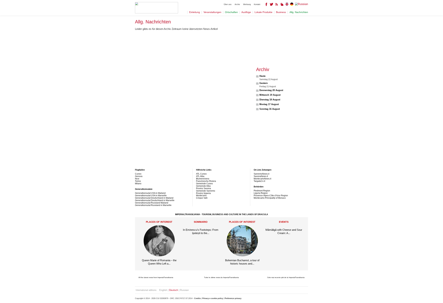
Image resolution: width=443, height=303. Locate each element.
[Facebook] (266, 5)
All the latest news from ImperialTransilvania (155, 277)
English (163, 290)
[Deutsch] (291, 4)
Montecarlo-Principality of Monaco (270, 198)
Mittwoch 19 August (270, 95)
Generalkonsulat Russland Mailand (151, 203)
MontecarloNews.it (262, 179)
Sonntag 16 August (269, 109)
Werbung (247, 4)
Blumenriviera (202, 179)
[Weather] (282, 5)
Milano (138, 183)
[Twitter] (271, 5)
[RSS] (276, 5)
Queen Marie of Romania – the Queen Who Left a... (159, 262)
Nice (137, 179)
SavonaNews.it (261, 176)
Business (281, 12)
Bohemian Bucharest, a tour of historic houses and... (242, 262)
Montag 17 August (269, 104)
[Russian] (301, 4)
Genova (138, 176)
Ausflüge (246, 12)
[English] (286, 4)
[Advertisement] (194, 57)
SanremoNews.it (261, 174)
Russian (184, 290)
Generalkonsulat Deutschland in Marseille (154, 200)
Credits (197, 298)
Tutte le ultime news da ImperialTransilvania (221, 277)
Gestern (263, 83)
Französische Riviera (206, 181)
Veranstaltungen (212, 12)
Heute (262, 76)
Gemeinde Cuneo (204, 183)
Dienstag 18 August (269, 99)
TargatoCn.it (259, 181)
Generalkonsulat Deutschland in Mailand (154, 198)
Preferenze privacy (233, 298)
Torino (138, 181)
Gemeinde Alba (203, 186)
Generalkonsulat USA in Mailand (150, 193)
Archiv (237, 4)
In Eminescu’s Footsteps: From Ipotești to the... (200, 231)
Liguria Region (261, 193)
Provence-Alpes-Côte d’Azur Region (271, 195)
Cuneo (138, 174)
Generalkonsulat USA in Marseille (151, 195)
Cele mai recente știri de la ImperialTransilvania (286, 277)
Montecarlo (201, 195)
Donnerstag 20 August (271, 90)
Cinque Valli (201, 198)
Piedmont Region (262, 190)
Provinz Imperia (203, 193)
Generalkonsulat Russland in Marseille (153, 205)
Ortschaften (231, 12)
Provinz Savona (203, 188)
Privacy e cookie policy (212, 298)
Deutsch (173, 290)
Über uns (228, 4)
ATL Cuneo (201, 174)
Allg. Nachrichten (299, 12)
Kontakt (257, 4)
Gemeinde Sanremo (205, 191)
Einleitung (194, 12)
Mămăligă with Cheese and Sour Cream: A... (283, 231)
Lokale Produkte (263, 12)
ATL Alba (200, 176)
